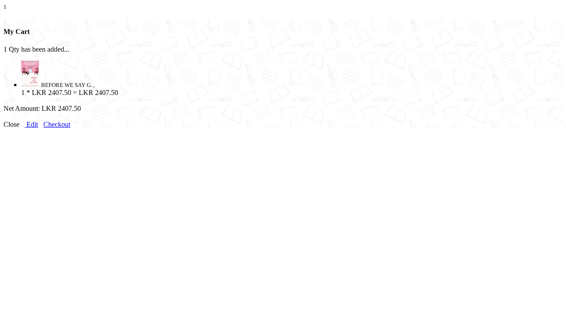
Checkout (56, 124)
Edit (31, 124)
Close (11, 124)
